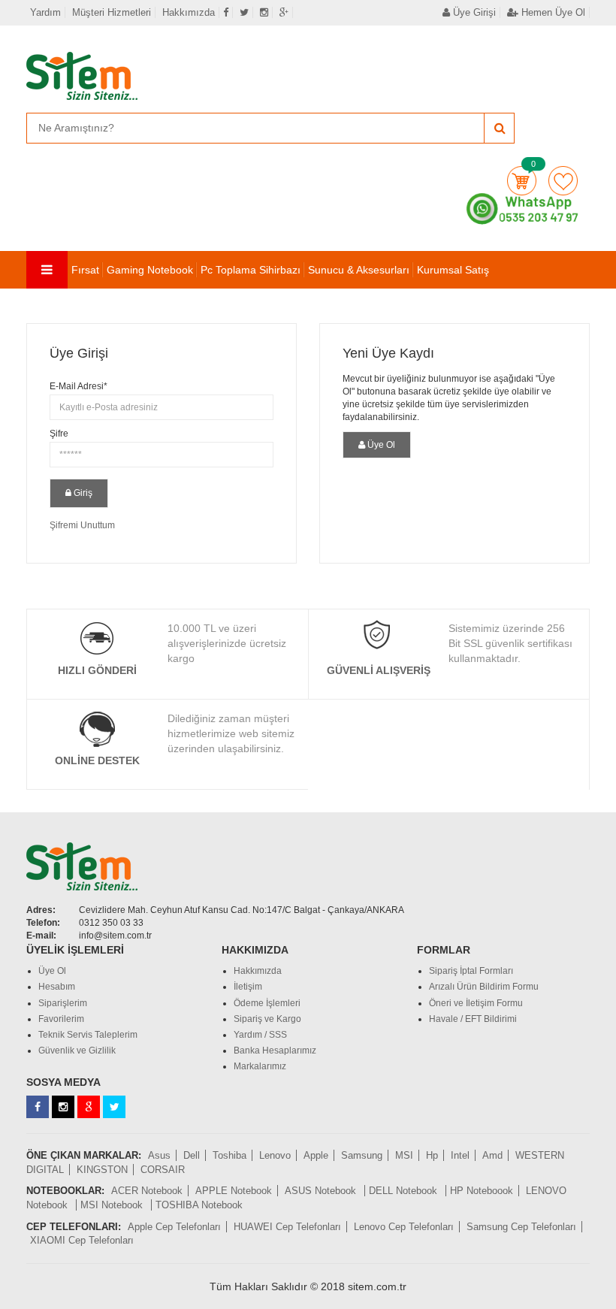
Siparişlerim (62, 1003)
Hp (432, 1155)
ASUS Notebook (322, 1190)
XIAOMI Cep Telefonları (82, 1240)
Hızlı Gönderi (97, 670)
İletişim (248, 986)
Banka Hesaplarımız (275, 1050)
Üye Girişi (473, 12)
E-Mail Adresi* (78, 386)
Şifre (59, 433)
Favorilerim (563, 180)
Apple (315, 1155)
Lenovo (275, 1155)
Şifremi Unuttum (82, 525)
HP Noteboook (481, 1190)
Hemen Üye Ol (551, 12)
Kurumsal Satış (453, 270)
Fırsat (85, 270)
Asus (159, 1155)
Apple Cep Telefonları (174, 1226)
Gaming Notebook (150, 270)
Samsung (361, 1155)
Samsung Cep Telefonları (521, 1226)
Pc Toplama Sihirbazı (250, 270)
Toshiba (229, 1155)
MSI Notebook (113, 1205)
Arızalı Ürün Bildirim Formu (484, 986)
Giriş (81, 493)
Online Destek (97, 760)
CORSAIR (162, 1169)
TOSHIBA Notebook (199, 1205)
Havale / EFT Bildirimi (473, 1019)
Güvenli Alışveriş (378, 670)
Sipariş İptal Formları (471, 971)
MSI (404, 1155)
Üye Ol (380, 445)
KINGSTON (102, 1169)
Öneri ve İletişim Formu (476, 1003)
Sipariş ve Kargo (267, 1019)
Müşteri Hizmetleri (111, 12)
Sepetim (521, 180)
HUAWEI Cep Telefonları (287, 1226)
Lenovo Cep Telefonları (404, 1226)
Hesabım (56, 986)
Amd (492, 1155)
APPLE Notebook (233, 1190)
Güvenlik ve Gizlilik (77, 1050)
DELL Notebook (404, 1190)
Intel (460, 1155)
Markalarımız (260, 1066)
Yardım (45, 12)
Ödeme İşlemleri (267, 1003)
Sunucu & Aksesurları (358, 270)
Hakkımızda (188, 12)
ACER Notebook (147, 1190)
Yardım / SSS (260, 1034)
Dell (191, 1155)
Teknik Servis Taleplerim (87, 1034)
